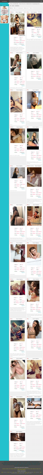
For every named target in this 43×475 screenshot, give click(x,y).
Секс (13, 5)
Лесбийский (17, 5)
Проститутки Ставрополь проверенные (15, 1)
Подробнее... (23, 45)
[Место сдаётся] (4, 6)
